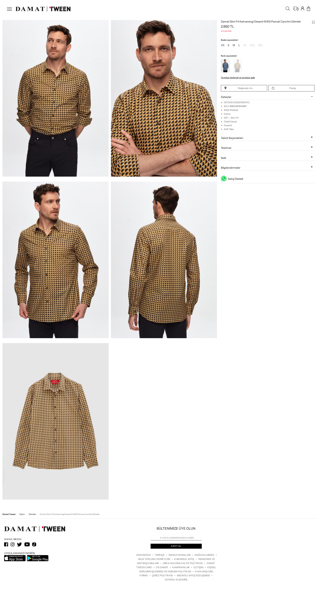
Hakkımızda (143, 554)
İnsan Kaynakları (180, 554)
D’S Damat (162, 567)
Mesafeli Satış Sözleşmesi (194, 575)
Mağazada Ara (245, 88)
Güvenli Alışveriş (176, 579)
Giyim (22, 514)
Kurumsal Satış (184, 559)
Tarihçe (160, 554)
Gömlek (32, 514)
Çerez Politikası (162, 575)
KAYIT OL (176, 546)
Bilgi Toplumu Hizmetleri (154, 559)
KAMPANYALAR (181, 567)
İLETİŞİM (199, 567)
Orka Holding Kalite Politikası (183, 563)
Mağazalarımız (205, 554)
